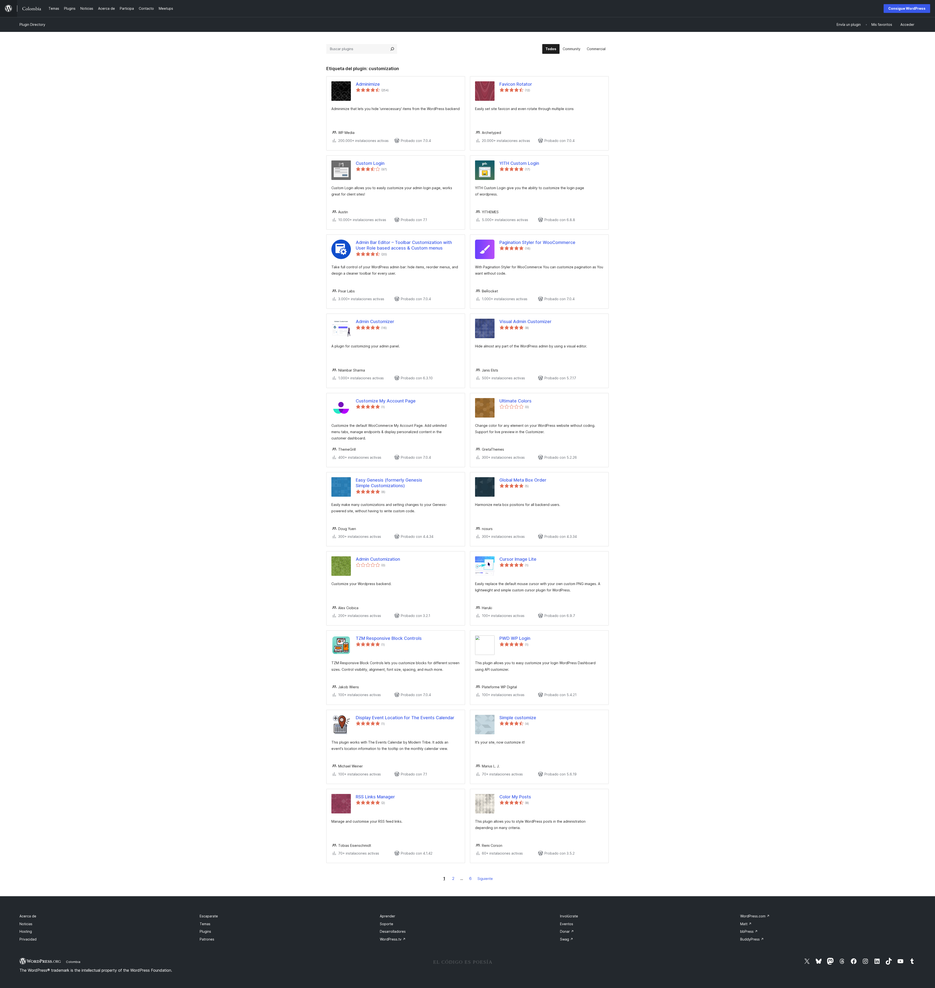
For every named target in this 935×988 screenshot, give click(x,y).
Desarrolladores (393, 931)
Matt (746, 924)
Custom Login (370, 163)
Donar (567, 931)
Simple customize (517, 717)
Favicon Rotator (515, 84)
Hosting (25, 931)
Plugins (205, 931)
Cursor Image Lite (517, 559)
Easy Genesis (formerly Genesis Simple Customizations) (389, 482)
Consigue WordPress (907, 8)
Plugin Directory (32, 24)
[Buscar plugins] (392, 49)
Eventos (566, 924)
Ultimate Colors (515, 400)
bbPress (749, 931)
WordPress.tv (393, 939)
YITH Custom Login (519, 163)
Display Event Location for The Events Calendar (405, 717)
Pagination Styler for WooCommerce (537, 242)
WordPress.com (755, 916)
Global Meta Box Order (522, 480)
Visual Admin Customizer (525, 321)
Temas (205, 924)
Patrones (207, 939)
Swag (566, 939)
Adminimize (368, 84)
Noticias (25, 924)
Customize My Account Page (386, 400)
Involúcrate (569, 916)
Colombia (73, 962)
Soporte (386, 924)
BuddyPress (752, 939)
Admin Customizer (375, 321)
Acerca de (27, 916)
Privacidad (28, 939)
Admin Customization (378, 559)
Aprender (387, 916)
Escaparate (209, 916)
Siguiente (485, 878)
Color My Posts (515, 796)
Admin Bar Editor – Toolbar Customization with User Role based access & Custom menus (404, 245)
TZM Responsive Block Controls (389, 638)
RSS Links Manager (375, 796)
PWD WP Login (514, 638)
